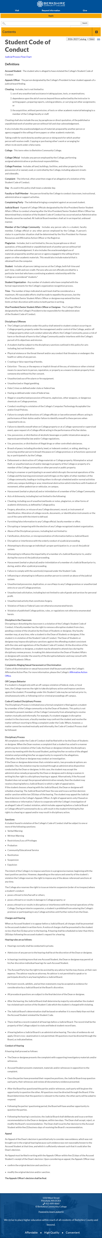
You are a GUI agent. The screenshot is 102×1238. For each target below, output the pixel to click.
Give (85, 10)
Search (84, 23)
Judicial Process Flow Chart (18, 57)
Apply (51, 16)
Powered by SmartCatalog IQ (51, 1212)
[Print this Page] (99, 40)
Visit (17, 10)
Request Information (51, 10)
